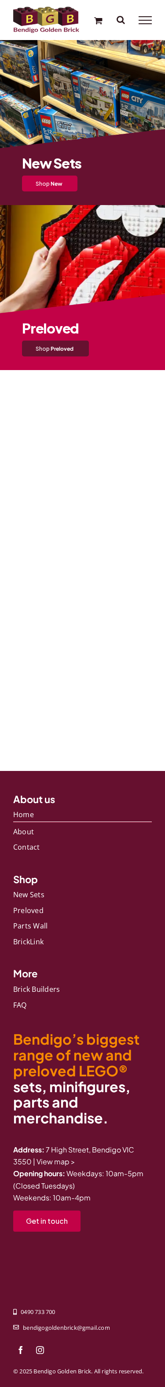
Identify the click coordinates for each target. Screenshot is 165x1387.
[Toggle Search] (121, 19)
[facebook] (20, 1350)
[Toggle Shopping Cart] (98, 20)
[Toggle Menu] (145, 20)
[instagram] (40, 1350)
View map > (56, 1161)
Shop (49, 183)
